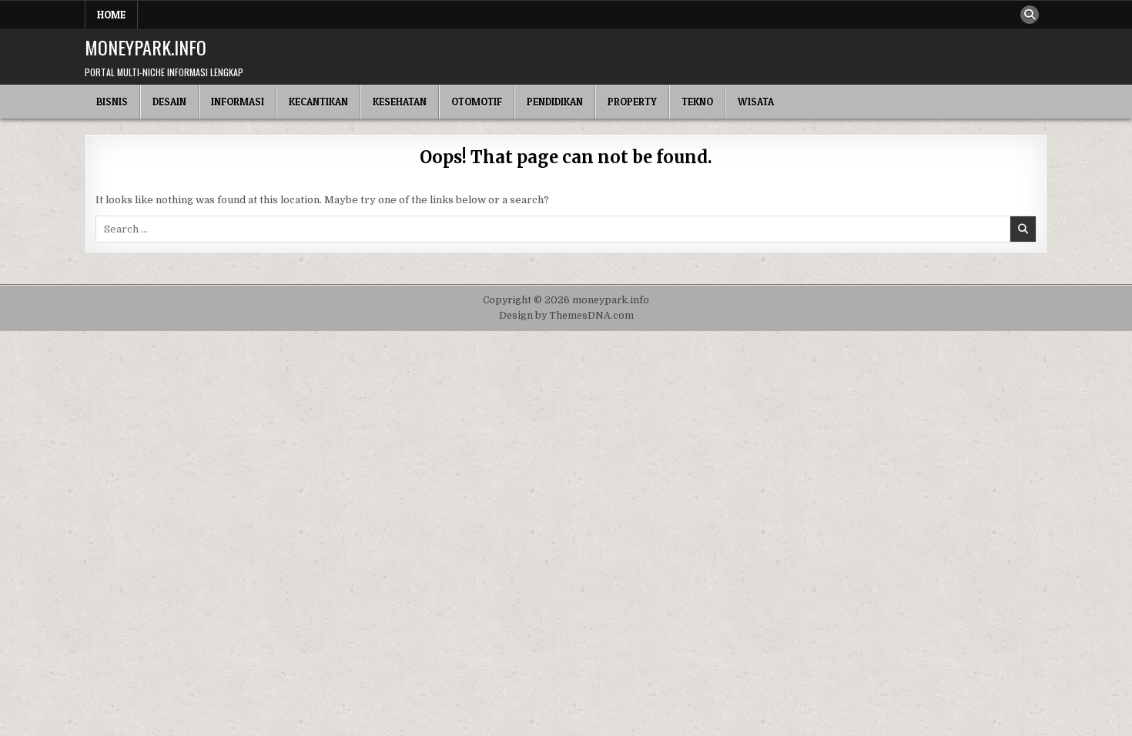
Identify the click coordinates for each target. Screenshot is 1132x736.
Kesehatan (400, 101)
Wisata (756, 101)
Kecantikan (318, 101)
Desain (169, 101)
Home (111, 14)
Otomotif (476, 101)
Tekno (697, 101)
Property (632, 101)
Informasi (237, 101)
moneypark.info (145, 47)
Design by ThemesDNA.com (566, 315)
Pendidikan (555, 101)
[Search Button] (1029, 14)
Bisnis (112, 101)
